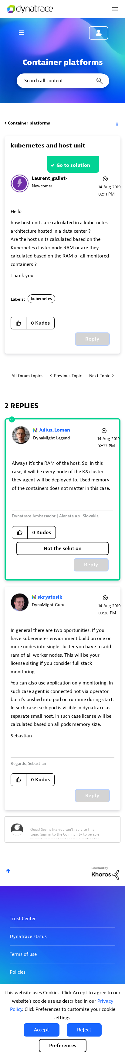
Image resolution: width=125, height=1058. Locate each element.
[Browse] (24, 32)
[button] (41, 1030)
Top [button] (8, 871)
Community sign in (98, 33)
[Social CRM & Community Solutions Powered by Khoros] (105, 873)
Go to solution (73, 165)
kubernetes (41, 298)
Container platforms (29, 123)
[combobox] (62, 80)
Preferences (62, 1046)
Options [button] (116, 123)
